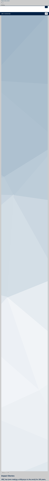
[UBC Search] (46, 7)
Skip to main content (5, 0)
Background (5, 472)
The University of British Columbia (21, 8)
